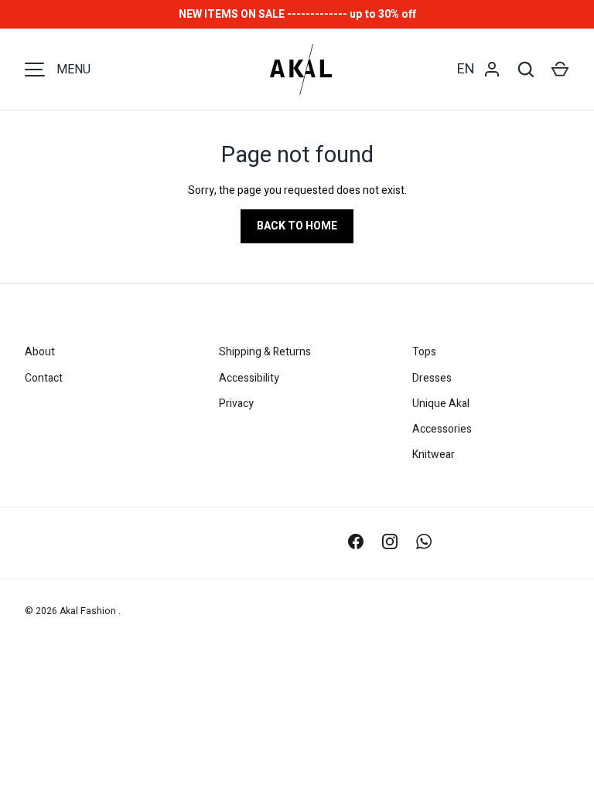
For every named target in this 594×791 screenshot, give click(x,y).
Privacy (236, 404)
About (40, 352)
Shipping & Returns (265, 352)
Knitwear (433, 454)
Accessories (442, 429)
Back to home (297, 226)
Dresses (432, 378)
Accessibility (249, 378)
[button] (560, 70)
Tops (424, 352)
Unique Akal (440, 404)
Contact (44, 378)
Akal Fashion (89, 611)
